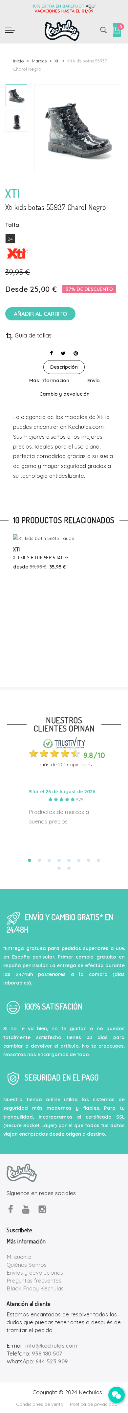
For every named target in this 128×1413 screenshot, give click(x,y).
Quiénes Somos (27, 1264)
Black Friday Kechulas (35, 1288)
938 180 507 (47, 1353)
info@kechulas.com (51, 1345)
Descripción (64, 367)
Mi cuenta (19, 1256)
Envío (93, 380)
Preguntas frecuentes (34, 1280)
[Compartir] (51, 353)
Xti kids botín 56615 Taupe (41, 557)
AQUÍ (91, 6)
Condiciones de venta (39, 1404)
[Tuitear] (63, 353)
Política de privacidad (93, 1404)
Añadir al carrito (40, 313)
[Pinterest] (76, 353)
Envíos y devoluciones (35, 1272)
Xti (16, 549)
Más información (49, 380)
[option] (16, 95)
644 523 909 (51, 1361)
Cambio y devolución (64, 394)
